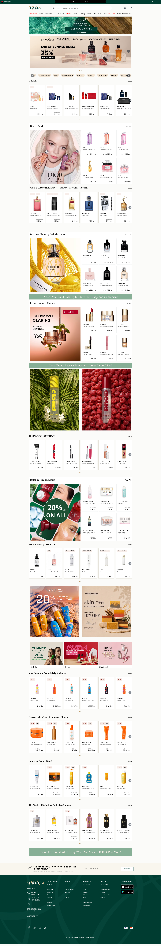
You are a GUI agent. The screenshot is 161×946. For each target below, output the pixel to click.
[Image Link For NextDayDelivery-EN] (80, 365)
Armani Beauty (102, 75)
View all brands (69, 900)
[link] (33, 14)
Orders (85, 887)
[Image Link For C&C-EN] (80, 296)
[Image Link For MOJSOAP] (106, 611)
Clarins (67, 897)
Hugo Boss (80, 75)
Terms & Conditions (106, 895)
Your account (87, 884)
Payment (85, 892)
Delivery (85, 897)
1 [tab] (79, 70)
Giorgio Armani (69, 889)
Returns (85, 900)
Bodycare (50, 900)
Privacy (103, 897)
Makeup (49, 895)
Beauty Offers (51, 905)
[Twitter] (45, 927)
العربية (9, 1)
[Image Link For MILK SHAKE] (54, 611)
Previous (56, 2)
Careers (103, 892)
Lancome (68, 895)
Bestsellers (50, 889)
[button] (4, 2)
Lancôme (114, 75)
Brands (49, 884)
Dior (66, 884)
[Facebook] (28, 927)
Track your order (87, 902)
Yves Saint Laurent (44, 75)
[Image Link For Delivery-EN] (80, 851)
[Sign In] (125, 8)
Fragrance (50, 892)
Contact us (104, 887)
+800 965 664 (35, 894)
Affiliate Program (105, 889)
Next (105, 2)
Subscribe (127, 869)
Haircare (49, 902)
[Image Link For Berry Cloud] (106, 400)
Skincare (49, 897)
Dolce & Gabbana (67, 75)
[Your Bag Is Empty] (131, 8)
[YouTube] (34, 927)
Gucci (56, 75)
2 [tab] (81, 70)
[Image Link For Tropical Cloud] (54, 400)
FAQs (84, 889)
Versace (67, 892)
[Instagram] (40, 927)
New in (49, 887)
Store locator (86, 905)
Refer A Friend (86, 895)
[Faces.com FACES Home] (35, 8)
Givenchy (91, 75)
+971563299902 (35, 900)
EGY (5, 2)
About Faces (104, 884)
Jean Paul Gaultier (126, 75)
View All (130, 81)
